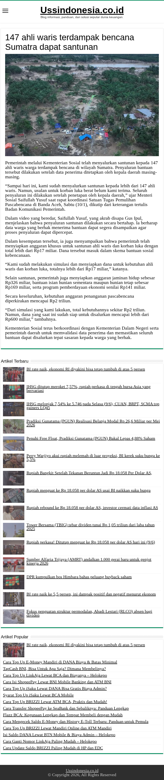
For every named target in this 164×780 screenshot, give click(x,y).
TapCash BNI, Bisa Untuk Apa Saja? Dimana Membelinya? (54, 668)
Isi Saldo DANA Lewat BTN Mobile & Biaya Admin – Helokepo (59, 734)
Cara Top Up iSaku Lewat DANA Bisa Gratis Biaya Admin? (55, 688)
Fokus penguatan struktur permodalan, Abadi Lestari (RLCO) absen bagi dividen (89, 613)
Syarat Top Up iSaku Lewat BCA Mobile (38, 695)
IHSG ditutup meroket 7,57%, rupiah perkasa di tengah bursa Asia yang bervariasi (88, 388)
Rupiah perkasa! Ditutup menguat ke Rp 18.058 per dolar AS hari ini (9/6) (90, 542)
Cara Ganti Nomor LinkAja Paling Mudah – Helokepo (50, 741)
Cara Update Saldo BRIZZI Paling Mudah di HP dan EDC (53, 747)
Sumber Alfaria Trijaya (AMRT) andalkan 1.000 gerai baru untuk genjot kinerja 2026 (88, 561)
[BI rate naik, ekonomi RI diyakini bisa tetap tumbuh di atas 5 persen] (13, 650)
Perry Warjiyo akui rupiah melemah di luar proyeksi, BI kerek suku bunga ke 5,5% (93, 457)
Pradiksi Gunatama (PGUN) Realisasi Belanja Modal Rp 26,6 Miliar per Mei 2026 (93, 423)
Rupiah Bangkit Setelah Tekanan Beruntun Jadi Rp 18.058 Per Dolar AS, (89, 472)
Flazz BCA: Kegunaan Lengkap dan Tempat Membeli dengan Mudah (63, 714)
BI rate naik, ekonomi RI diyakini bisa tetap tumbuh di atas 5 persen (85, 369)
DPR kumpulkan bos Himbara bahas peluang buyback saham (79, 576)
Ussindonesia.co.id (82, 10)
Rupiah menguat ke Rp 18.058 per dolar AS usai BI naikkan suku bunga (88, 490)
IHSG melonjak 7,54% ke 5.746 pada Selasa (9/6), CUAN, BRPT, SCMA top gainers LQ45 (92, 405)
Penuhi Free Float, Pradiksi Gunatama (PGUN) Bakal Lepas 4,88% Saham (90, 438)
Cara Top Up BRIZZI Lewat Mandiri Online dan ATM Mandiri (57, 728)
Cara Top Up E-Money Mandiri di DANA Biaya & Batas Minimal (60, 662)
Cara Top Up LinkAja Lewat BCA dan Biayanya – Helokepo (55, 675)
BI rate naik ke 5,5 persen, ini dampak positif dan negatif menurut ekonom (91, 594)
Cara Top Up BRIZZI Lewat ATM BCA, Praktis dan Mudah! (55, 701)
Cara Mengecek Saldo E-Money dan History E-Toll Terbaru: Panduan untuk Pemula (75, 721)
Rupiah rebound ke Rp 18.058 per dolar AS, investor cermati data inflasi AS (92, 507)
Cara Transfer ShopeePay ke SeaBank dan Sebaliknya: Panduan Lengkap (66, 708)
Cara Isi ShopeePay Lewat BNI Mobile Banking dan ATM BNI (57, 681)
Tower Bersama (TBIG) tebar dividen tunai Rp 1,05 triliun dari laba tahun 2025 (90, 526)
